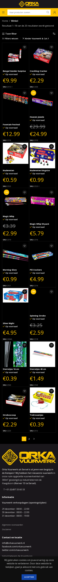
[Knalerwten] (15, 155)
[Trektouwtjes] (42, 400)
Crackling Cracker (38, 71)
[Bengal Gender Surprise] (15, 56)
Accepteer (29, 577)
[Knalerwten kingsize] (42, 155)
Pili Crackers (36, 270)
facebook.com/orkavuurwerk (16, 546)
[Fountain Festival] (15, 105)
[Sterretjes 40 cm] (42, 354)
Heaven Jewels (37, 117)
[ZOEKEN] (48, 12)
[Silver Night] (15, 304)
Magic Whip (8, 216)
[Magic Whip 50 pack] (42, 205)
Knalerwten (8, 170)
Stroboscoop (9, 415)
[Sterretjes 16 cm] (15, 354)
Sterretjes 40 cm (38, 369)
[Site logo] (29, 3)
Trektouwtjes (36, 415)
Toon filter (11, 33)
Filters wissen (11, 39)
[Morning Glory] (15, 255)
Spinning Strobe (38, 315)
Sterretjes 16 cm (11, 369)
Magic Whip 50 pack (39, 224)
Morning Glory (10, 270)
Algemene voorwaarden (12, 525)
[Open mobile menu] (3, 12)
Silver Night (8, 323)
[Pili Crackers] (42, 255)
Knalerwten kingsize (40, 170)
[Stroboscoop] (15, 400)
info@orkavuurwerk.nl (13, 543)
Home (5, 20)
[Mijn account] (54, 12)
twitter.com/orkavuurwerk (15, 550)
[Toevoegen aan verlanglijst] (24, 47)
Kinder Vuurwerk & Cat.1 (37, 38)
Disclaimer (6, 529)
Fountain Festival (11, 124)
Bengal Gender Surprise (14, 71)
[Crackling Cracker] (42, 56)
